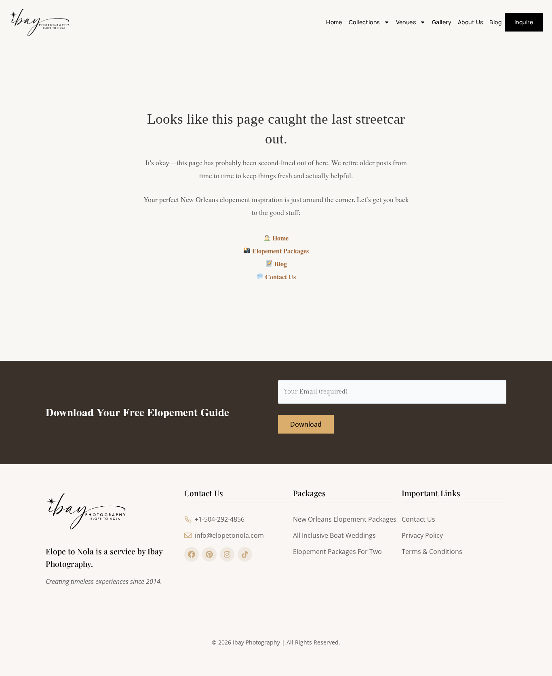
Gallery (441, 22)
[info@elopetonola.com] (188, 535)
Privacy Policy (422, 535)
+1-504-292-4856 (219, 519)
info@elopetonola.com (229, 535)
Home (334, 22)
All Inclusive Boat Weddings (334, 535)
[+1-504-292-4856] (188, 519)
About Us (470, 22)
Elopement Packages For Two (337, 551)
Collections (364, 22)
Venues (406, 22)
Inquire (523, 22)
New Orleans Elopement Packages (344, 519)
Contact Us (279, 276)
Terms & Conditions (432, 551)
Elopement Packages (280, 250)
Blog (495, 22)
